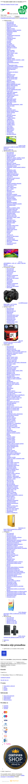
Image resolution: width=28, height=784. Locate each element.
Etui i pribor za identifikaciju (14, 453)
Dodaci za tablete (11, 46)
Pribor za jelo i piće (12, 621)
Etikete (9, 389)
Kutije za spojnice (11, 420)
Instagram (6, 707)
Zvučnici (9, 126)
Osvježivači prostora (12, 584)
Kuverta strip (10, 481)
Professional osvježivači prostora (15, 571)
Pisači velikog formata (12, 85)
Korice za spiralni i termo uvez (14, 397)
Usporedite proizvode (6, 18)
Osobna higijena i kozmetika (14, 541)
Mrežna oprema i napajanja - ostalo (15, 59)
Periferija (10, 39)
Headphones (10, 128)
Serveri (9, 27)
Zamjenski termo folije (12, 316)
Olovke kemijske (11, 369)
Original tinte (11, 323)
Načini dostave (7, 698)
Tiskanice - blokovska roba (13, 477)
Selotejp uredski (11, 438)
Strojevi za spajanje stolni (13, 408)
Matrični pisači (10, 76)
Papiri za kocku (11, 450)
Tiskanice (9, 385)
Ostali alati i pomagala (12, 555)
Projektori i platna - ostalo (13, 217)
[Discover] (5, 730)
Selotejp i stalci (11, 372)
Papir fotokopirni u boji (12, 445)
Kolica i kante (10, 552)
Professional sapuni (11, 595)
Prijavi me (3, 666)
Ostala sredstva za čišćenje (13, 580)
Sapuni (8, 565)
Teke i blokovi (11, 390)
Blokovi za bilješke (11, 492)
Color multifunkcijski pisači (14, 89)
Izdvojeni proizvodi (11, 24)
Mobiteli (9, 201)
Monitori (9, 32)
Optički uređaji (10, 96)
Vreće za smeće (11, 553)
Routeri (9, 57)
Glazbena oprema (12, 166)
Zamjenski (10, 312)
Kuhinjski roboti (11, 228)
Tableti (9, 42)
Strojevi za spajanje (12, 359)
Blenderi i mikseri (11, 221)
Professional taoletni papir (13, 569)
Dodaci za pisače (11, 86)
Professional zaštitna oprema (14, 563)
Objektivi (9, 274)
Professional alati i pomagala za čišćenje (17, 540)
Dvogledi (9, 241)
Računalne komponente (13, 35)
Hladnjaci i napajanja (12, 95)
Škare (8, 400)
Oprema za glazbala (12, 194)
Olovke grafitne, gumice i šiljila (15, 370)
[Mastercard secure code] (5, 738)
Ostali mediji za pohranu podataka (15, 66)
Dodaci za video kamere (13, 236)
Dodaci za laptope (12, 47)
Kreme (8, 564)
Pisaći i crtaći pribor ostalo (13, 350)
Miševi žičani (11, 124)
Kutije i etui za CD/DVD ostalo (14, 407)
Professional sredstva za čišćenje (15, 546)
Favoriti (13, 18)
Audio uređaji (11, 160)
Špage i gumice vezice (12, 357)
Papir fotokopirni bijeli (12, 446)
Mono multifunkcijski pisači (13, 84)
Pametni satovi (11, 191)
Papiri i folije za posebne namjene (15, 443)
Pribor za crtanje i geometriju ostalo (15, 458)
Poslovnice (3, 4)
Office (8, 107)
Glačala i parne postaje (12, 225)
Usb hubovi (10, 127)
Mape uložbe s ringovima (13, 462)
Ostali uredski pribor (12, 451)
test (8, 206)
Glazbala (9, 193)
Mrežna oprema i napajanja (14, 30)
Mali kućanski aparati (12, 174)
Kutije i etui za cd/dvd (12, 358)
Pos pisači (10, 54)
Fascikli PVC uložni (12, 426)
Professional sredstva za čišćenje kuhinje (17, 591)
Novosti (12, 4)
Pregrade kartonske (11, 403)
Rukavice (9, 557)
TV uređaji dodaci (11, 187)
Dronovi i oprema (11, 163)
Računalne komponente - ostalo (15, 104)
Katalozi (8, 4)
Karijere (5, 690)
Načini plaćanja (7, 697)
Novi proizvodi (10, 22)
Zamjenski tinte (11, 317)
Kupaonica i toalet (11, 582)
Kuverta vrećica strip (12, 509)
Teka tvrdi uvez (10, 499)
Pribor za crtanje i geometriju (14, 378)
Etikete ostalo (10, 491)
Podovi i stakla (11, 556)
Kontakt (5, 688)
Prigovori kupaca (8, 699)
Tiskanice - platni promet (13, 476)
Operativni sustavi (11, 109)
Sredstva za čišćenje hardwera (14, 576)
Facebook (6, 705)
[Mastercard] (5, 713)
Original (9, 313)
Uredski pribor (11, 376)
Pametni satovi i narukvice (13, 164)
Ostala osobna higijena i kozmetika (15, 567)
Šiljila (8, 434)
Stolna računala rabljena (12, 111)
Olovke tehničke (11, 470)
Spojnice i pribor (11, 363)
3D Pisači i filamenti (12, 92)
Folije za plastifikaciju (12, 512)
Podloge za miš (11, 373)
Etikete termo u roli (11, 489)
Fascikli (9, 365)
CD (8, 70)
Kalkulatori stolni (11, 466)
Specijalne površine (12, 583)
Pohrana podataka (12, 31)
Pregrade (9, 355)
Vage (8, 233)
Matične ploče (11, 93)
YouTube (6, 708)
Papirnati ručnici (11, 559)
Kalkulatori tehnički (12, 468)
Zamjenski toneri (11, 319)
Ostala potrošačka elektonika (14, 183)
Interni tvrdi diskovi (12, 68)
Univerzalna (10, 579)
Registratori (10, 388)
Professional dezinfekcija (13, 542)
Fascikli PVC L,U (11, 422)
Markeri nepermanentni (12, 503)
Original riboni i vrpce (12, 321)
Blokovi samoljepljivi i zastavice (15, 495)
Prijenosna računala (12, 26)
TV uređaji (10, 161)
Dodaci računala (11, 112)
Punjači (9, 182)
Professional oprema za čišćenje (15, 561)
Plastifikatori (10, 511)
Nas (8, 63)
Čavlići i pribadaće (11, 418)
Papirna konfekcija (12, 538)
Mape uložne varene (12, 464)
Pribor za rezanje (11, 354)
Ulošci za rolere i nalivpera (13, 473)
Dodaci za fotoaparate (12, 240)
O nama (16, 4)
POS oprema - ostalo (12, 53)
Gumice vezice (10, 405)
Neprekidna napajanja (13, 62)
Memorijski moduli (11, 99)
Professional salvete (12, 575)
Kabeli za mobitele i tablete (13, 207)
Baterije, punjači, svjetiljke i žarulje (16, 157)
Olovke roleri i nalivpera (13, 384)
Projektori (9, 218)
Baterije (9, 180)
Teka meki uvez (11, 497)
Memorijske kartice (12, 65)
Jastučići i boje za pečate (13, 399)
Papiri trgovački (11, 447)
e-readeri (9, 40)
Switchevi (10, 61)
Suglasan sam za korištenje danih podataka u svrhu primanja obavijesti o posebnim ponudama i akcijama (14, 664)
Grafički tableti (10, 45)
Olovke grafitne (11, 436)
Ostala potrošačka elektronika (14, 159)
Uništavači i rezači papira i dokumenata (16, 362)
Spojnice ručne (10, 416)
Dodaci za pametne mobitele (14, 195)
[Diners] (5, 725)
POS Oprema (11, 28)
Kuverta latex (10, 480)
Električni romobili (12, 202)
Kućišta (9, 103)
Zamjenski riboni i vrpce (13, 315)
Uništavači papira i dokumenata (15, 413)
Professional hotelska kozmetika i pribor (16, 594)
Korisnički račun (23, 18)
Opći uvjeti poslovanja (9, 695)
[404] (15, 768)
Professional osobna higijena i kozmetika (17, 548)
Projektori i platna (12, 172)
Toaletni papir (10, 560)
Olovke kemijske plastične (13, 432)
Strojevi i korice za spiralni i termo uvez (16, 351)
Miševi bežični (11, 118)
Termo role (9, 412)
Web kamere (10, 130)
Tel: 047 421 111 (5, 680)
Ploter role (9, 449)
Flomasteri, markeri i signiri (14, 392)
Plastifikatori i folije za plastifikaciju (15, 395)
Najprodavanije (10, 23)
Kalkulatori (10, 381)
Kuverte (9, 386)
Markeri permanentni (12, 500)
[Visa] (5, 721)
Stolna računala (11, 38)
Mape (8, 380)
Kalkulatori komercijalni (13, 465)
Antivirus (9, 108)
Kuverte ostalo (10, 482)
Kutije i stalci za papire (12, 366)
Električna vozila (11, 170)
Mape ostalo (10, 459)
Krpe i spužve (10, 551)
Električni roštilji (11, 222)
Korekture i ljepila (11, 367)
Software (10, 36)
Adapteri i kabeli (11, 101)
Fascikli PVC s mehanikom (14, 423)
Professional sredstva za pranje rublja (16, 592)
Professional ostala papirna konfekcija (16, 572)
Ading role (9, 411)
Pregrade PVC (10, 404)
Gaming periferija (11, 134)
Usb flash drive (11, 69)
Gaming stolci (10, 122)
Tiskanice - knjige (11, 478)
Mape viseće (10, 461)
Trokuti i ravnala (11, 457)
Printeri (9, 34)
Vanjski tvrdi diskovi (12, 72)
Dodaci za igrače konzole (13, 178)
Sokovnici (10, 230)
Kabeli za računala (11, 214)
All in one (9, 114)
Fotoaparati (10, 237)
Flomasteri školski (11, 501)
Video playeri (10, 186)
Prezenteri (9, 131)
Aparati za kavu (11, 220)
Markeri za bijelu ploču (12, 505)
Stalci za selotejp (11, 441)
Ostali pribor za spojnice (13, 415)
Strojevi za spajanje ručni (13, 409)
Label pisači (10, 91)
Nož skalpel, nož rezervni (13, 401)
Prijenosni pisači (11, 88)
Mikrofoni (9, 119)
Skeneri (9, 80)
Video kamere (11, 239)
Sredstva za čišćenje (12, 545)
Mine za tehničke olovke (13, 469)
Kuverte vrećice (11, 393)
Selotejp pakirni (11, 439)
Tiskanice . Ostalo (11, 474)
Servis (5, 687)
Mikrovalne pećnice (12, 229)
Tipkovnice (10, 132)
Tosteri (9, 232)
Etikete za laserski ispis (13, 488)
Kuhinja (9, 578)
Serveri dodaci (11, 50)
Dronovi (9, 190)
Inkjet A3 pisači (11, 81)
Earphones (10, 116)
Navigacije (10, 176)
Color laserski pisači (12, 78)
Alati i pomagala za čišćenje (14, 537)
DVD (8, 73)
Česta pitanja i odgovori (9, 686)
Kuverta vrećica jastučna (13, 508)
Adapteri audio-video (12, 209)
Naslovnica (6, 640)
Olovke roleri (10, 472)
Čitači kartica (10, 120)
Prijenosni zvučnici (12, 184)
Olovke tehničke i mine (13, 382)
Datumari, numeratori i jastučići (15, 353)
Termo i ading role (11, 361)
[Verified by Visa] (5, 734)
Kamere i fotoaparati (12, 175)
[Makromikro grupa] (4, 13)
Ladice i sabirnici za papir (13, 427)
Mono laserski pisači (12, 77)
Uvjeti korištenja (10, 776)
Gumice (9, 435)
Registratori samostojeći (12, 485)
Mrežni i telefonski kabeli (13, 211)
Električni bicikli (11, 205)
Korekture (10, 430)
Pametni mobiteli (11, 198)
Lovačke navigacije (11, 243)
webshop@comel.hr (5, 677)
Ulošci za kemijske (11, 431)
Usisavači (10, 234)
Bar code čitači (11, 51)
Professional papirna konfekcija (15, 544)
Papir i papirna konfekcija (13, 374)
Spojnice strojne (11, 419)
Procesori (10, 97)
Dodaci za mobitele (12, 199)
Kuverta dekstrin (11, 484)
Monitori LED (11, 74)
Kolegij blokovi (11, 496)
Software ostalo (10, 105)
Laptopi (9, 43)
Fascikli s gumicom (12, 424)
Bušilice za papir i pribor (13, 377)
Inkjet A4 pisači (11, 82)
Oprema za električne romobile (14, 203)
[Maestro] (5, 717)
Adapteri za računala (12, 210)
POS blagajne (10, 55)
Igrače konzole (11, 156)
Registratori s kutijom (12, 487)
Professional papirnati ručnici (14, 574)
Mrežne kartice (11, 58)
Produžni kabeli (11, 213)
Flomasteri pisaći (11, 507)
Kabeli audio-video (12, 216)
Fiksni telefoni (10, 197)
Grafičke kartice (11, 100)
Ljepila (9, 428)
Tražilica (17, 16)
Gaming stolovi (10, 123)
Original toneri (11, 320)
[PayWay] (7, 744)
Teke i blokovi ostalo (12, 493)
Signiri (9, 504)
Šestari (8, 455)
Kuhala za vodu (11, 226)
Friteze (9, 224)
